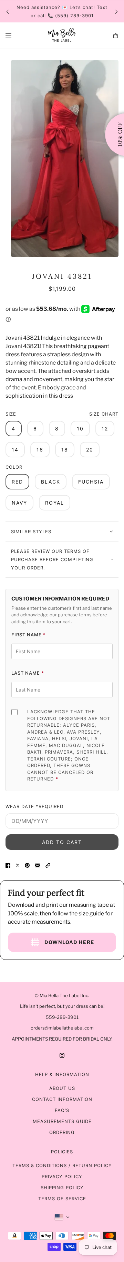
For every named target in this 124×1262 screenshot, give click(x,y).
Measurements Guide (62, 1121)
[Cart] (115, 36)
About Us (62, 1088)
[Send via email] (37, 865)
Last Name (27, 673)
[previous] (7, 11)
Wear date (34, 806)
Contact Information (62, 1099)
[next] (116, 11)
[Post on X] (17, 865)
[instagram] (62, 1055)
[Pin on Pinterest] (27, 865)
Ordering (62, 1132)
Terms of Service (62, 1198)
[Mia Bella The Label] (62, 35)
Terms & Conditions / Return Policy (62, 1165)
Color (14, 467)
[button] (48, 865)
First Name (28, 634)
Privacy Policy (62, 1176)
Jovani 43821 (62, 276)
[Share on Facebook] (8, 865)
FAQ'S (62, 1110)
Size (62, 414)
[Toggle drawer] (8, 35)
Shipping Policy (62, 1187)
